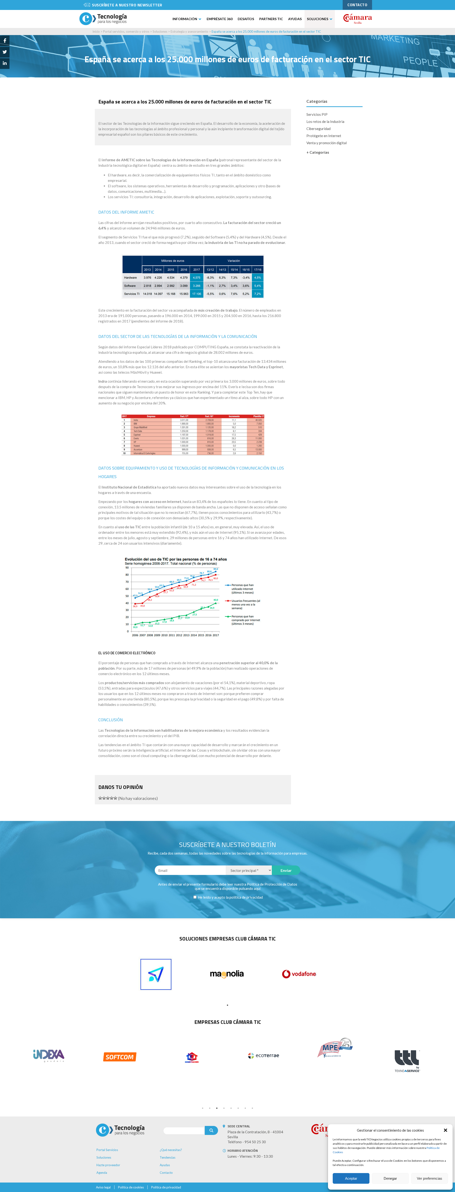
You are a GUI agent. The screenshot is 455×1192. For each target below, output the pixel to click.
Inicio (96, 31)
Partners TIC (271, 19)
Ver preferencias (429, 1178)
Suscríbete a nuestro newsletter (127, 5)
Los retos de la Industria (325, 121)
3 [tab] (216, 1108)
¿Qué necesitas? (171, 1150)
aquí (257, 888)
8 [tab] (252, 1108)
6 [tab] (238, 1108)
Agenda (101, 1172)
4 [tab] (224, 1108)
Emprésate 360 (219, 19)
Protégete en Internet (323, 136)
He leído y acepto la (230, 897)
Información (185, 19)
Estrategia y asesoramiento (189, 31)
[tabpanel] (156, 974)
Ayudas (295, 19)
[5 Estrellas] (115, 798)
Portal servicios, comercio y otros (126, 31)
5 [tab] (231, 1108)
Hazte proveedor (108, 1165)
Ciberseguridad (318, 128)
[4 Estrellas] (112, 798)
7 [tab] (245, 1108)
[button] (445, 1130)
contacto (357, 5)
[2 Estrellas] (104, 798)
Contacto (166, 1172)
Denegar (390, 1178)
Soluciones (317, 19)
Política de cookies (131, 1187)
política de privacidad (246, 897)
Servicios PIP (317, 114)
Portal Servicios (107, 1150)
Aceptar (351, 1178)
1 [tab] (227, 1005)
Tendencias (167, 1157)
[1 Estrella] (100, 798)
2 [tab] (209, 1108)
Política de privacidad (166, 1187)
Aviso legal (103, 1187)
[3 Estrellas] (108, 798)
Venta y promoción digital (326, 143)
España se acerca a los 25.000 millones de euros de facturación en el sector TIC (266, 31)
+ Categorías (317, 152)
